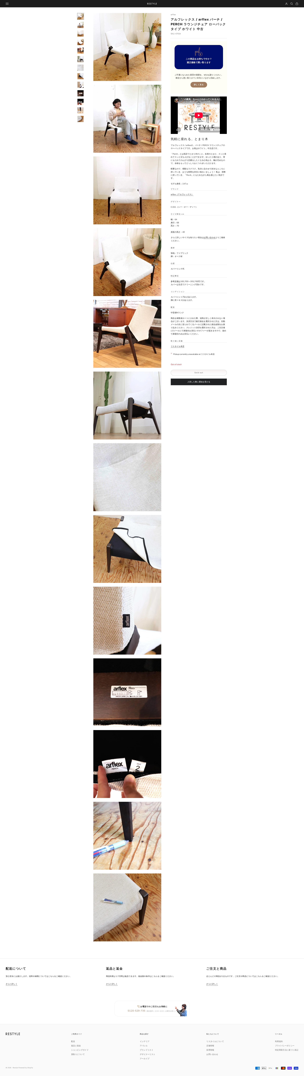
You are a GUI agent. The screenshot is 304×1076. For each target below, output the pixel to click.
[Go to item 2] (80, 25)
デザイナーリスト (147, 1054)
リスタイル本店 (177, 346)
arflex (173, 15)
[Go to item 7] (80, 67)
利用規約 (279, 1041)
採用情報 (210, 1050)
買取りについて (78, 1054)
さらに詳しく (11, 984)
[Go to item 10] (80, 93)
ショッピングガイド (80, 1050)
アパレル (143, 1045)
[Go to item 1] (80, 16)
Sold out (199, 372)
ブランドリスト (146, 1050)
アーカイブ (145, 1058)
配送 (73, 1041)
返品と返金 (76, 1045)
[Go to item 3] (80, 33)
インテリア (145, 1041)
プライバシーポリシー (284, 1045)
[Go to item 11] (80, 102)
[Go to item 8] (80, 76)
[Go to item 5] (80, 50)
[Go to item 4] (80, 42)
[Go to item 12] (80, 110)
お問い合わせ (209, 237)
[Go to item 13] (80, 119)
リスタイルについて (215, 1041)
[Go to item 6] (80, 59)
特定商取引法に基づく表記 (286, 1050)
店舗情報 (210, 1045)
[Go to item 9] (80, 84)
